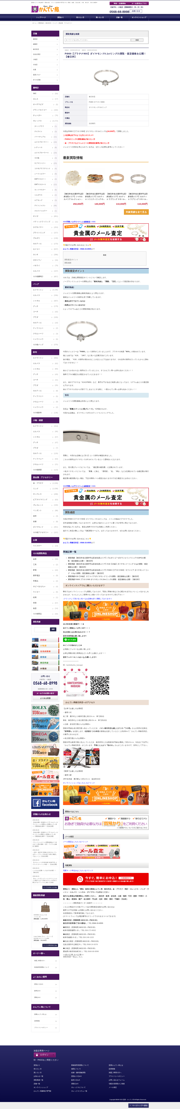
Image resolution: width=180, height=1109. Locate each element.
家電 (34, 570)
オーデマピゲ (38, 104)
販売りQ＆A (75, 1080)
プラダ (35, 317)
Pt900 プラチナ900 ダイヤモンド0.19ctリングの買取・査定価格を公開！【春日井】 (104, 579)
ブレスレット (38, 505)
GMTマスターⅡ (40, 184)
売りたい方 (80, 17)
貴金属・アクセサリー (65, 23)
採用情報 (37, 1021)
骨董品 (35, 581)
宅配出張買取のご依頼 (117, 1084)
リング (55, 23)
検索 (137, 40)
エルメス (36, 271)
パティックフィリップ (41, 222)
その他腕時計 (38, 276)
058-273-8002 (90, 930)
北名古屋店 (36, 54)
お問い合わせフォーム (117, 1080)
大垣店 (35, 64)
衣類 (34, 603)
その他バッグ (38, 345)
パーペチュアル (40, 137)
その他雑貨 (37, 470)
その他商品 (37, 614)
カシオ (35, 254)
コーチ (35, 312)
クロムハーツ (38, 333)
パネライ (36, 265)
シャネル (36, 301)
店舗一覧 (119, 17)
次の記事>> (79, 955)
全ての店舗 (36, 80)
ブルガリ (36, 238)
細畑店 (35, 44)
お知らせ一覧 (38, 1076)
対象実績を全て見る (136, 212)
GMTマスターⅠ (40, 179)
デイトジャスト (40, 205)
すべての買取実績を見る (50, 945)
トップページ (41, 17)
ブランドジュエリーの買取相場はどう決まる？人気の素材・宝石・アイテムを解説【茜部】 (45, 844)
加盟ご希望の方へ (39, 960)
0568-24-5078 (92, 944)
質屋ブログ (36, 75)
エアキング (38, 200)
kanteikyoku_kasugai (74, 665)
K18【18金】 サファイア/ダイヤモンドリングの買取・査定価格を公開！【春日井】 (104, 576)
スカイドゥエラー (40, 211)
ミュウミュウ (38, 339)
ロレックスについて (78, 1087)
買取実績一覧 (38, 1080)
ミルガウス (38, 195)
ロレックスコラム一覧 (79, 1091)
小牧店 (35, 59)
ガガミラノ (37, 260)
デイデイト (38, 131)
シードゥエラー (40, 174)
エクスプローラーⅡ (41, 153)
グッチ (35, 306)
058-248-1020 (88, 937)
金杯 (34, 516)
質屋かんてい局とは (40, 1014)
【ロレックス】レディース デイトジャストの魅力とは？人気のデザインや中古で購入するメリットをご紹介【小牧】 (45, 880)
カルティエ (37, 244)
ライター (36, 592)
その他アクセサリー (40, 532)
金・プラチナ (38, 483)
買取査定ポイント (71, 260)
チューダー (37, 115)
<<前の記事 (68, 955)
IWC (34, 93)
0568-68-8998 (119, 12)
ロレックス (37, 121)
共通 (34, 69)
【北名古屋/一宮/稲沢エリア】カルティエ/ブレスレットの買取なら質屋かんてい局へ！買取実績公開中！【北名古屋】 (45, 824)
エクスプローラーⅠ (41, 142)
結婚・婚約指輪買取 (78, 1072)
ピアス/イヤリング (40, 499)
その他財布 (37, 413)
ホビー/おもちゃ (39, 586)
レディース (38, 147)
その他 (36, 158)
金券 (34, 559)
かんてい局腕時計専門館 (42, 1091)
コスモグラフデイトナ (42, 168)
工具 (34, 564)
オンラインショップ (139, 17)
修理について (76, 1069)
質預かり (60, 17)
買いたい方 (100, 17)
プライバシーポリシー (41, 1027)
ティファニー (38, 328)
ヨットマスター (40, 190)
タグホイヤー (38, 227)
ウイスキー (37, 546)
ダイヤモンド (38, 527)
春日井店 (48, 23)
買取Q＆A (37, 997)
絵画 (34, 597)
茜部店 (35, 39)
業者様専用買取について (41, 967)
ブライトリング (39, 233)
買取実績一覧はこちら (73, 957)
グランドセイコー (40, 110)
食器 (34, 608)
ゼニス (35, 99)
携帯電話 (36, 575)
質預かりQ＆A (38, 984)
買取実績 (41, 23)
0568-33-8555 (97, 923)
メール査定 (113, 1087)
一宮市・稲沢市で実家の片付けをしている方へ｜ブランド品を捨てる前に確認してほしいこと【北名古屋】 (45, 854)
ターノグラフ (39, 126)
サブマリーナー (40, 163)
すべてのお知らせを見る (50, 887)
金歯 (34, 521)
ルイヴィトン (38, 290)
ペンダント (37, 510)
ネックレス (37, 494)
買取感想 (67, 263)
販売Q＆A (37, 990)
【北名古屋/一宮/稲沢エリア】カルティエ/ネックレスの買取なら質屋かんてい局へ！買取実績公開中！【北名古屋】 (45, 834)
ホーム (34, 23)
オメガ (35, 216)
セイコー (36, 249)
